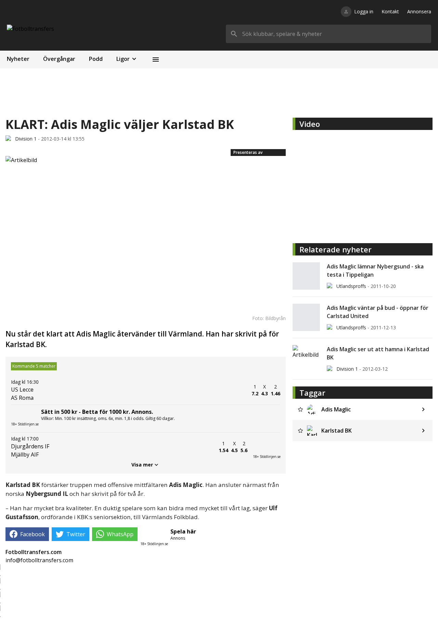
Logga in (363, 11)
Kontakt (390, 11)
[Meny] (156, 59)
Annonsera (419, 11)
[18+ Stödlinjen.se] (266, 447)
